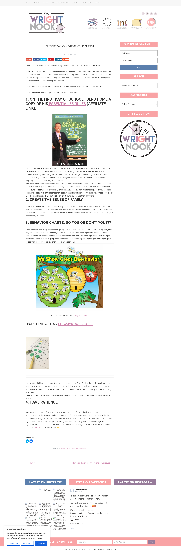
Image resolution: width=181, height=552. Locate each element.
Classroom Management (78, 448)
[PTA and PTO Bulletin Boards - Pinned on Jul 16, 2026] (45, 490)
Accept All (41, 543)
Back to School (65, 448)
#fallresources (76, 510)
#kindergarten (87, 510)
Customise (13, 543)
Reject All (27, 543)
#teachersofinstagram (79, 516)
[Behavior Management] (122, 23)
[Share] (56, 59)
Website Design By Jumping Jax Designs (98, 549)
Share (82, 523)
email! (37, 427)
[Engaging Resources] (92, 23)
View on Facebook (74, 523)
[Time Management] (107, 23)
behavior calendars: (75, 324)
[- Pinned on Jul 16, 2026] (31, 489)
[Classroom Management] (151, 23)
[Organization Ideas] (136, 23)
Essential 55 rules (67, 104)
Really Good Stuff (80, 315)
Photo (76, 520)
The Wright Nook (47, 21)
